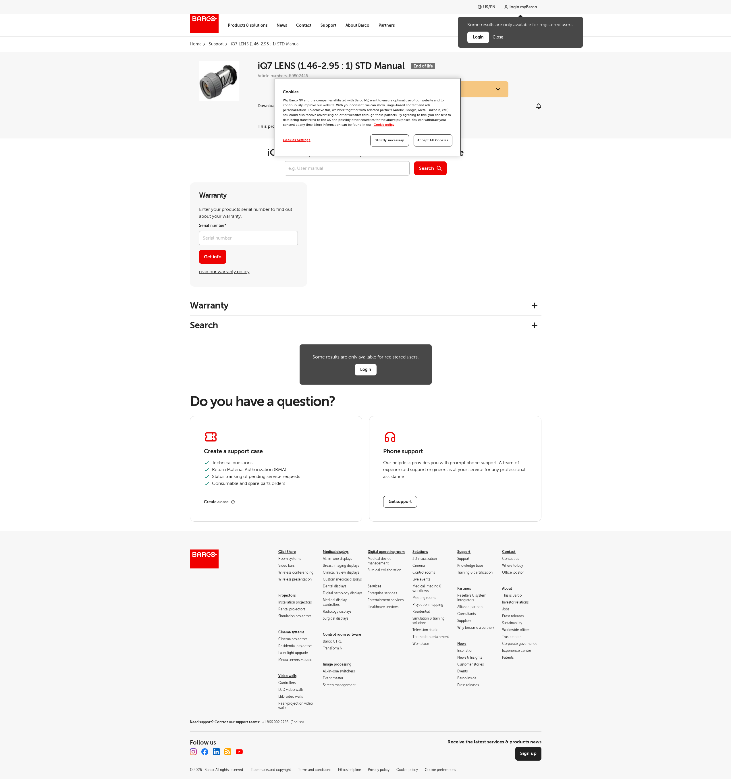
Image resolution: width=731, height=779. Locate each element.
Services (374, 586)
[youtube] (239, 751)
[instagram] (193, 751)
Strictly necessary (389, 140)
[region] (367, 117)
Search (426, 168)
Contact (303, 25)
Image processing (337, 664)
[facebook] (204, 751)
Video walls (287, 676)
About (507, 589)
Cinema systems (291, 632)
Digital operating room (386, 552)
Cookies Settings (296, 140)
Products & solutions (247, 25)
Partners (387, 25)
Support (328, 25)
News (282, 25)
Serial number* (213, 225)
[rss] (227, 751)
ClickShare (287, 552)
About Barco (357, 25)
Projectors (287, 595)
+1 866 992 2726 (283, 722)
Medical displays (335, 552)
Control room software (342, 635)
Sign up (528, 753)
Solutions (420, 552)
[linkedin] (216, 751)
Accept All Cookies (432, 140)
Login (365, 369)
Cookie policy (384, 125)
